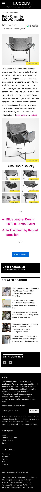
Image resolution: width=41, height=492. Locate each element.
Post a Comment (20, 254)
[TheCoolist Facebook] (4, 362)
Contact (5, 443)
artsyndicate (21, 115)
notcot (34, 115)
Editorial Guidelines (9, 438)
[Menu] (3, 3)
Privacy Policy (7, 440)
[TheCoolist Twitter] (10, 362)
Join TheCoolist (14, 267)
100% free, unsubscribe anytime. (14, 270)
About (4, 435)
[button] (20, 49)
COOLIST (20, 3)
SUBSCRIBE (34, 410)
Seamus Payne (10, 25)
